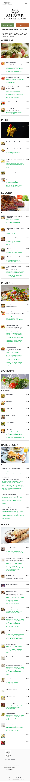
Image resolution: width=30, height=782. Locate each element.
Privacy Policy (7, 759)
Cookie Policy (12, 759)
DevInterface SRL (20, 779)
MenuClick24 (18, 777)
